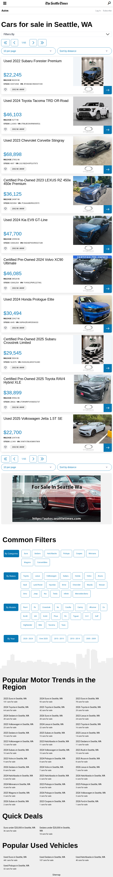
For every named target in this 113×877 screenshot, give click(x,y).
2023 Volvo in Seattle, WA (15, 760)
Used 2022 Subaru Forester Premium (33, 61)
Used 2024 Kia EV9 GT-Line (26, 220)
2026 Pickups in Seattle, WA (52, 794)
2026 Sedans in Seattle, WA (16, 768)
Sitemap (56, 875)
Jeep (36, 594)
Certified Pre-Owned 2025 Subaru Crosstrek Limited (30, 340)
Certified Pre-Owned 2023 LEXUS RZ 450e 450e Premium (37, 182)
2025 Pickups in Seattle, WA (89, 786)
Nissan (102, 585)
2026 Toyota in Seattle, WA (88, 708)
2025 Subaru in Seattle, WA (52, 734)
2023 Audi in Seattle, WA (87, 751)
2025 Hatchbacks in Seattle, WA (54, 777)
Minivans (92, 554)
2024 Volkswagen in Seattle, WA (54, 751)
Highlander (27, 625)
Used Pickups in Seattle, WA (16, 867)
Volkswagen (51, 576)
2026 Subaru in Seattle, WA (16, 803)
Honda (77, 576)
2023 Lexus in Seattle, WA (88, 717)
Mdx (40, 625)
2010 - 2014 (75, 639)
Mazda (90, 585)
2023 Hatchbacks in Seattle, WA (54, 743)
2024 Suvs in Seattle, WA (51, 700)
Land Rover (38, 585)
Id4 (35, 616)
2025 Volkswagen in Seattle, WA (18, 726)
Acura (100, 576)
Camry (80, 607)
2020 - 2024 (28, 639)
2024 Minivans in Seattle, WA (17, 786)
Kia (45, 594)
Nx (58, 607)
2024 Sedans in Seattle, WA (16, 717)
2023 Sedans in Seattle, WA (88, 743)
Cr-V (87, 616)
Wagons (27, 562)
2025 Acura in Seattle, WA (88, 760)
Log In (98, 10)
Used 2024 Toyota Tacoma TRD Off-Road (36, 100)
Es (104, 607)
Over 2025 (43, 639)
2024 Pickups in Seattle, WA (52, 760)
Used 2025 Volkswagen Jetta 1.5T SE (33, 418)
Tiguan (76, 616)
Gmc (25, 594)
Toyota (26, 576)
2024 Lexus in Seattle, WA (52, 726)
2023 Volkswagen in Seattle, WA (18, 743)
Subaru (66, 576)
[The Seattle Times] (56, 3)
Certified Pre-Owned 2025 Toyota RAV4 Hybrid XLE (34, 380)
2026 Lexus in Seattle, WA (88, 768)
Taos (63, 625)
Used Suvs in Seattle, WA (15, 858)
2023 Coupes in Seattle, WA (52, 803)
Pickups (66, 554)
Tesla (55, 594)
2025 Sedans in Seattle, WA (16, 734)
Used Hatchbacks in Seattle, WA (90, 858)
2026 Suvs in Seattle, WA (51, 717)
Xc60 (45, 616)
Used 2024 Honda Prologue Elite (29, 299)
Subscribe (107, 10)
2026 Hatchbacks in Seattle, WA (90, 777)
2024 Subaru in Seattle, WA (16, 751)
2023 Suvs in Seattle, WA (87, 700)
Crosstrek (46, 607)
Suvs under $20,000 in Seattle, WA (19, 829)
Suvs (26, 554)
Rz (65, 616)
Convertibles (42, 562)
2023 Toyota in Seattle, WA (88, 726)
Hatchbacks (52, 554)
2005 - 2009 (91, 639)
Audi (25, 585)
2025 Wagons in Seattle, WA (17, 794)
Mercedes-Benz (81, 594)
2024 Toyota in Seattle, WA (16, 708)
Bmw (64, 585)
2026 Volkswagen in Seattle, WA (91, 794)
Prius (56, 616)
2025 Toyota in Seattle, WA (52, 708)
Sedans (37, 554)
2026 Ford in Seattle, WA (87, 803)
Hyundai (52, 585)
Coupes (79, 554)
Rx (35, 607)
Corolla (68, 607)
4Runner (92, 607)
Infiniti (66, 594)
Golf (96, 616)
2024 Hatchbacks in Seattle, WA (18, 777)
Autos (4, 10)
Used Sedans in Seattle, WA (52, 858)
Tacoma (51, 625)
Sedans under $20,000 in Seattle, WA (55, 830)
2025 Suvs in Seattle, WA (15, 700)
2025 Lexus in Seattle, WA (88, 734)
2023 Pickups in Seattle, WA (52, 786)
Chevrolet (76, 585)
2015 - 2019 (59, 639)
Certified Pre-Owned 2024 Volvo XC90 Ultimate (33, 261)
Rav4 (25, 607)
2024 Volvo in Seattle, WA (51, 768)
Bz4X (25, 616)
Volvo (89, 576)
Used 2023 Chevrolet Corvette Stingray (34, 140)
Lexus (37, 576)
